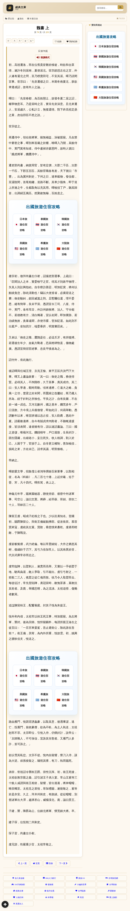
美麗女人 (19, 903)
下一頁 (62, 863)
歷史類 (11, 18)
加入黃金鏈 (19, 878)
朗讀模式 (45, 57)
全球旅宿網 (113, 878)
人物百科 (19, 897)
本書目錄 (34, 18)
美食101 (81, 878)
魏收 (22, 18)
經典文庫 (19, 890)
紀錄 (59, 41)
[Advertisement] (106, 132)
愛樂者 (113, 890)
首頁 (38, 863)
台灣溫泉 (82, 890)
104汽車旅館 (19, 884)
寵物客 (50, 884)
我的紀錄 (73, 41)
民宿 (82, 897)
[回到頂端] (5, 904)
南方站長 (50, 890)
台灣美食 (113, 884)
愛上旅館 (113, 897)
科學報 (50, 897)
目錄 (51, 863)
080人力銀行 (51, 878)
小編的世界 (81, 884)
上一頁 (23, 863)
